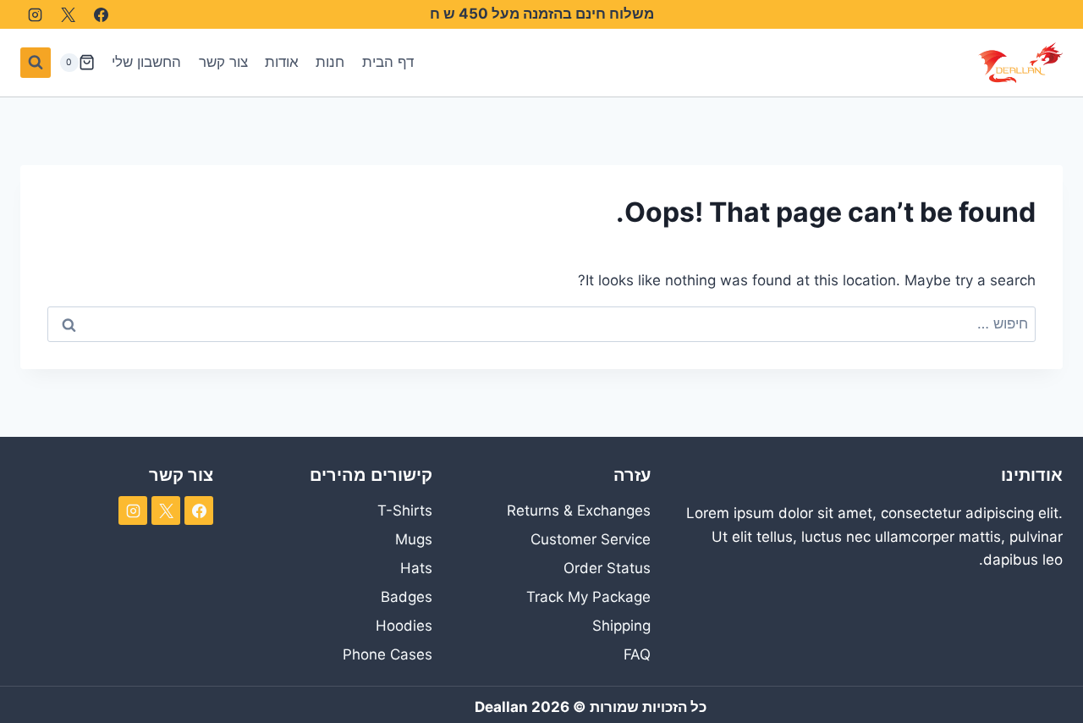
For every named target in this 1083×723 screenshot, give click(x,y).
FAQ (637, 654)
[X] (67, 14)
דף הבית (388, 61)
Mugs (413, 539)
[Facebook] (100, 14)
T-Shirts (404, 510)
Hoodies (404, 625)
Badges (406, 596)
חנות (330, 61)
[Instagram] (34, 14)
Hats (416, 568)
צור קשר (223, 61)
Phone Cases (387, 654)
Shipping (621, 625)
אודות (282, 61)
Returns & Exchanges (579, 510)
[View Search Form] (35, 62)
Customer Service (591, 539)
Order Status (607, 568)
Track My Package (588, 596)
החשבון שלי (146, 61)
